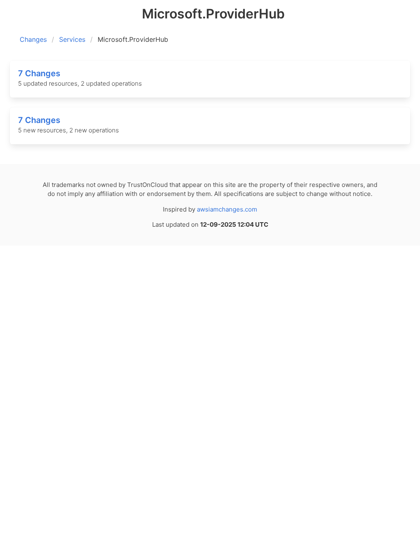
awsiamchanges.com (227, 209)
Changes (33, 39)
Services (72, 39)
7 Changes (39, 73)
